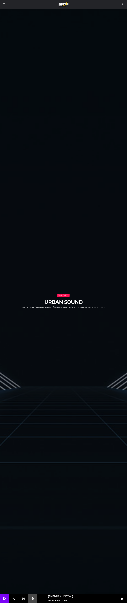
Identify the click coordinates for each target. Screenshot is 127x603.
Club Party (63, 295)
